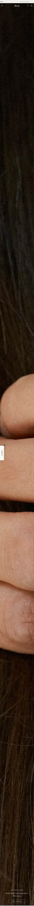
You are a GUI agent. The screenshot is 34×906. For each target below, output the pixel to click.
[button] (2, 453)
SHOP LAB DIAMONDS (17, 901)
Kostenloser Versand (12, 1)
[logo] (17, 5)
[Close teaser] (4, 445)
